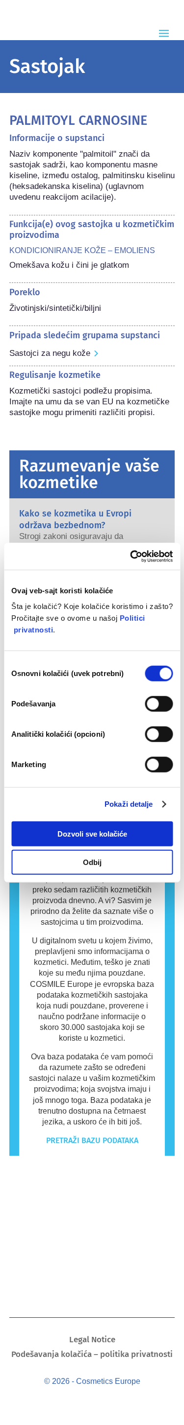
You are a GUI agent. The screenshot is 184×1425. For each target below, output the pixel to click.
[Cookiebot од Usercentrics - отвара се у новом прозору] (131, 556)
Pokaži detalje (129, 804)
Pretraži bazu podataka (92, 1140)
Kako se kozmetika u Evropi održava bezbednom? (75, 519)
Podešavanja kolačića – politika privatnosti (92, 1355)
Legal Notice (92, 1340)
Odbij (92, 862)
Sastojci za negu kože (49, 353)
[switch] (159, 703)
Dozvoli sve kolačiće (92, 833)
